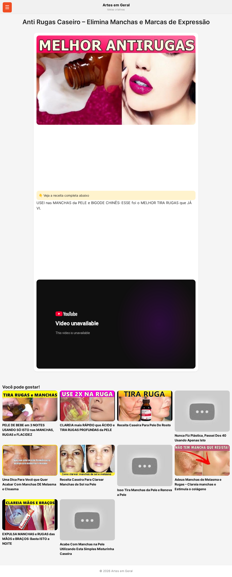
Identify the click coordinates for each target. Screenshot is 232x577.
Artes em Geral (116, 5)
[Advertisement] (116, 156)
